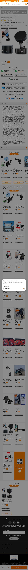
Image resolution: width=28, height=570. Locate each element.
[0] (26, 5)
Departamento (6, 286)
